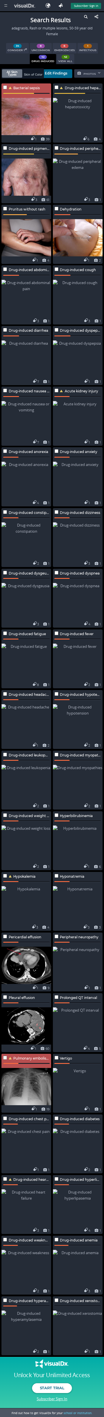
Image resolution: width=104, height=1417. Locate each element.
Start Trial (52, 1388)
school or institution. (78, 1413)
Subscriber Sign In (86, 6)
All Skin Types (12, 73)
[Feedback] (61, 5)
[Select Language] (49, 5)
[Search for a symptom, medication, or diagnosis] (85, 17)
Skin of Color (33, 74)
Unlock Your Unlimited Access (52, 1375)
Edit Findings (56, 73)
